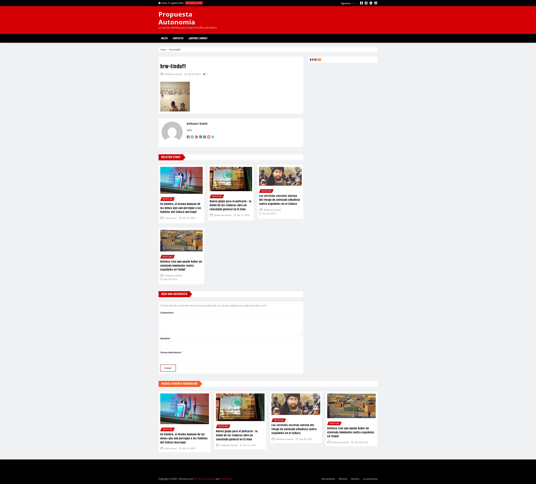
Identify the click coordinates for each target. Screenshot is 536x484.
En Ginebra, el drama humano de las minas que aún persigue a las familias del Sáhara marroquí (180, 208)
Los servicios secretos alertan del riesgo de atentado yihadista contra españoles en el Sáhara (279, 200)
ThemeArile (226, 478)
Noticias (343, 478)
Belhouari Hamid (173, 74)
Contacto (178, 38)
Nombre (165, 338)
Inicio (164, 38)
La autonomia (370, 478)
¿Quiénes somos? (198, 38)
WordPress (199, 478)
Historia (355, 478)
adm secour (171, 218)
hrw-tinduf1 (175, 49)
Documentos (328, 478)
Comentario (167, 312)
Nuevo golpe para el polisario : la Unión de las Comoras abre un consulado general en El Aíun (230, 205)
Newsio (212, 478)
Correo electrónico (171, 352)
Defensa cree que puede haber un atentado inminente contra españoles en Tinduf (181, 265)
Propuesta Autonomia (176, 18)
